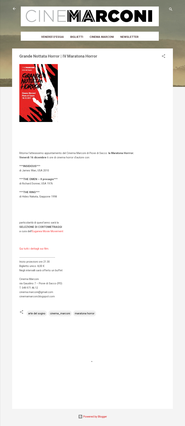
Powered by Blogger (95, 416)
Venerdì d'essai (52, 37)
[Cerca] (171, 9)
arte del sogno (36, 313)
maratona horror (84, 313)
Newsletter (129, 37)
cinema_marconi (60, 313)
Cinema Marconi (102, 37)
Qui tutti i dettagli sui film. (34, 248)
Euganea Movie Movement (47, 231)
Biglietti (76, 37)
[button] (163, 57)
